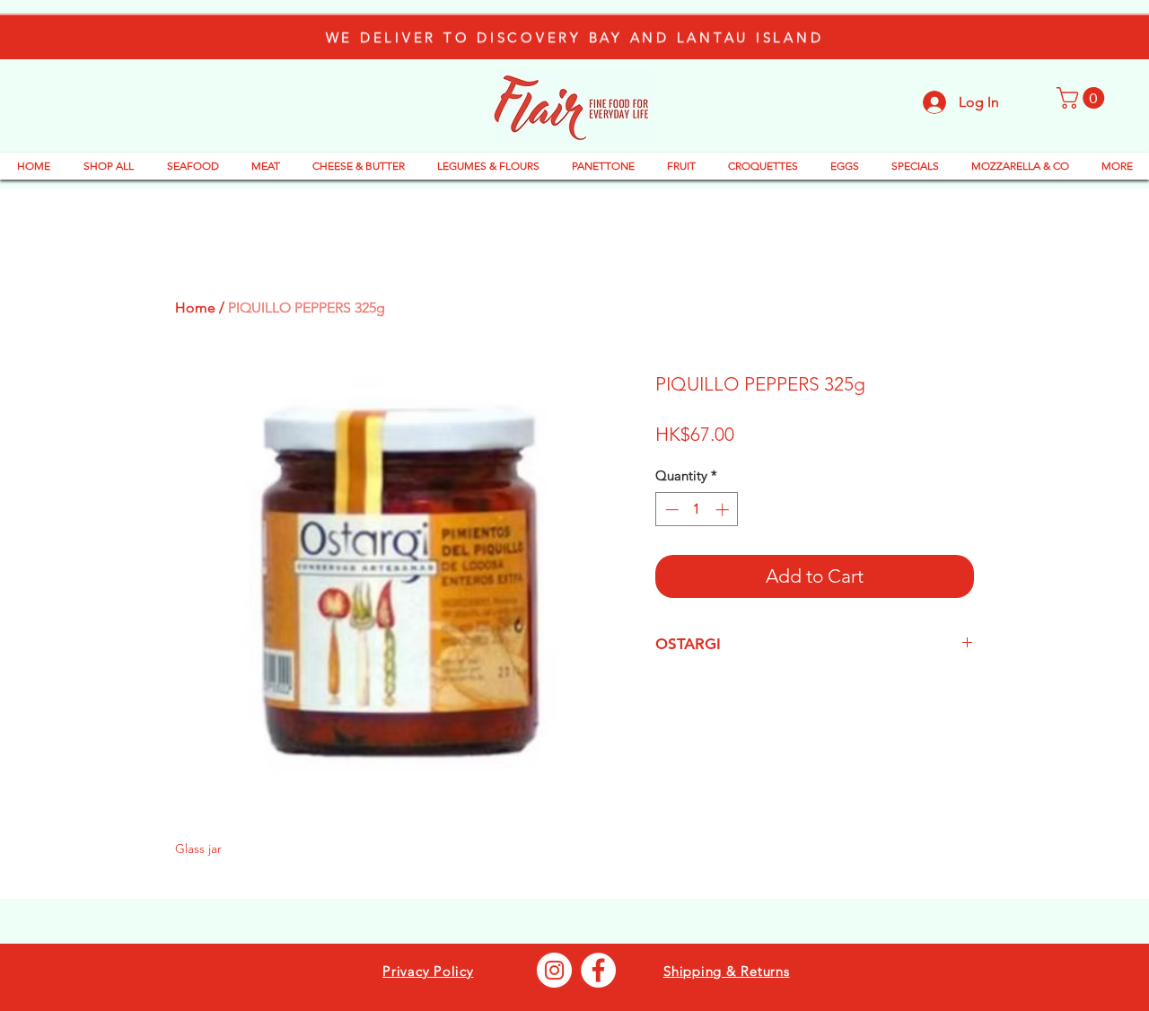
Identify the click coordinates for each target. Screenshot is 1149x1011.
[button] (1083, 98)
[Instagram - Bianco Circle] (554, 970)
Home (195, 307)
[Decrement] (670, 509)
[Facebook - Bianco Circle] (598, 970)
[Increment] (724, 509)
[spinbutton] (697, 509)
